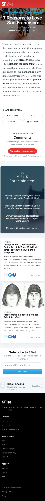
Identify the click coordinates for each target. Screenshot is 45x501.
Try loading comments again (22, 151)
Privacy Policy (7, 492)
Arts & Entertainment (14, 13)
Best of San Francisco (10, 429)
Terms (4, 496)
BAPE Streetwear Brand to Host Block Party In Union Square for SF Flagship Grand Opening (22, 218)
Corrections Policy (9, 453)
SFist (6, 402)
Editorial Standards (9, 449)
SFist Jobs (6, 425)
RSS (3, 476)
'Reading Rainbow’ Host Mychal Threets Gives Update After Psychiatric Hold (22, 196)
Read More (36, 386)
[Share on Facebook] (14, 275)
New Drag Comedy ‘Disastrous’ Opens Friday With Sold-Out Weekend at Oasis (22, 206)
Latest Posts (7, 421)
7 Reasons (22, 60)
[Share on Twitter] (10, 275)
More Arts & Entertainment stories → (22, 228)
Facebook (5, 468)
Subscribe (22, 371)
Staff (4, 445)
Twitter (4, 472)
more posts (17, 387)
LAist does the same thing (20, 64)
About (4, 441)
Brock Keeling (34, 13)
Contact (5, 457)
